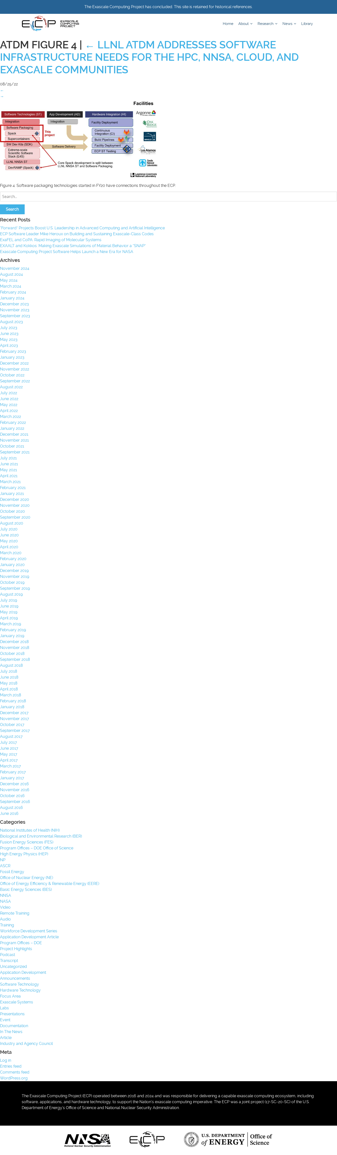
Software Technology (19, 984)
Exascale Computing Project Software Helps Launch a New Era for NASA (67, 251)
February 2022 (13, 422)
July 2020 (9, 529)
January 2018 (12, 707)
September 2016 (15, 801)
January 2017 (12, 778)
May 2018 (8, 683)
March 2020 (10, 552)
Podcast (7, 954)
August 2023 (11, 321)
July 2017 (8, 742)
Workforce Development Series (28, 931)
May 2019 (8, 612)
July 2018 (8, 671)
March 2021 (10, 481)
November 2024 (14, 268)
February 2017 (13, 772)
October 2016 (12, 795)
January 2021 (12, 493)
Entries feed (10, 1066)
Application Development (23, 972)
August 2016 (11, 807)
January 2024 (12, 298)
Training (7, 925)
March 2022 (10, 416)
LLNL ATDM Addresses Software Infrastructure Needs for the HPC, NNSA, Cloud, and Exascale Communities (149, 57)
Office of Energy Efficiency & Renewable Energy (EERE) (49, 883)
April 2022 (9, 410)
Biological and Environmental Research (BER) (41, 836)
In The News (11, 1031)
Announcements (15, 978)
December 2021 (14, 434)
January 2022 (12, 428)
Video (5, 907)
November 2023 (14, 310)
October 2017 (12, 724)
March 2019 (10, 624)
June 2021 (9, 464)
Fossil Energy (12, 871)
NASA (5, 901)
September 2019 (15, 588)
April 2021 (9, 475)
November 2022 (14, 369)
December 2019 (14, 570)
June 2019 (9, 606)
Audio (5, 919)
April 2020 (9, 547)
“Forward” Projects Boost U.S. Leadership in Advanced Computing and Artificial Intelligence (82, 228)
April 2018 (9, 689)
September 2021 (15, 452)
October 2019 (12, 582)
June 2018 (9, 677)
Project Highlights (16, 948)
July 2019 (8, 600)
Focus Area (10, 996)
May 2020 (9, 541)
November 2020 (15, 505)
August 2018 (11, 665)
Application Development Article (29, 937)
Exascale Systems (16, 1002)
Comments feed (14, 1072)
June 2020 (9, 535)
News (287, 23)
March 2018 (10, 695)
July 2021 (8, 458)
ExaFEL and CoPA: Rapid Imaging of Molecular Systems (50, 239)
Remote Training (14, 913)
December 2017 (14, 712)
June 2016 (9, 813)
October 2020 (12, 511)
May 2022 (8, 404)
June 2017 (9, 748)
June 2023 (9, 333)
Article (6, 1037)
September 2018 (15, 659)
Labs (4, 1008)
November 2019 (14, 576)
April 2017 (9, 760)
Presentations (12, 1014)
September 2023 (15, 315)
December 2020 (14, 499)
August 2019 (11, 594)
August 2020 (11, 523)
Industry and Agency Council (26, 1043)
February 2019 (13, 629)
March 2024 (10, 286)
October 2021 (12, 446)
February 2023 (13, 351)
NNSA (5, 895)
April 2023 (9, 345)
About (244, 23)
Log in (5, 1060)
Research (266, 23)
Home (228, 23)
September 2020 (15, 517)
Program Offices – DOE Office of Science (36, 848)
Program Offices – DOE (21, 942)
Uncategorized (13, 966)
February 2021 (13, 487)
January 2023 (12, 357)
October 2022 (12, 375)
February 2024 (13, 292)
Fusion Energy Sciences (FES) (26, 842)
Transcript (9, 960)
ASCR (5, 865)
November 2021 (14, 440)
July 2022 (8, 393)
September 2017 (15, 730)
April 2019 (9, 618)
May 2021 (8, 470)
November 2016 (14, 789)
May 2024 (9, 280)
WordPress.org (14, 1078)
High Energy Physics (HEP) (24, 854)
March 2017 (10, 766)
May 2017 (8, 754)
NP (2, 860)
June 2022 (9, 398)
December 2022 (14, 363)
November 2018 (14, 647)
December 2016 (14, 784)
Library (307, 23)
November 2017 (14, 718)
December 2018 (14, 641)
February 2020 (13, 558)
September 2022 (15, 381)
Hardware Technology (20, 990)
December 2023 (14, 304)
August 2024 (11, 274)
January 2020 (12, 564)
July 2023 (8, 327)
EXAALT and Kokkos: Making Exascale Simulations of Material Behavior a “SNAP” (73, 245)
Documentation (14, 1025)
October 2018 (12, 653)
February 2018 (13, 701)
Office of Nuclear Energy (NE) (26, 877)
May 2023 (9, 339)
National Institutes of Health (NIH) (30, 830)
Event (5, 1020)
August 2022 (11, 387)
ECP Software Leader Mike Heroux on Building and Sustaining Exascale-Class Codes (77, 234)
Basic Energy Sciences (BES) (26, 889)
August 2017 (11, 736)
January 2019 (12, 635)
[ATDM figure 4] (79, 176)
